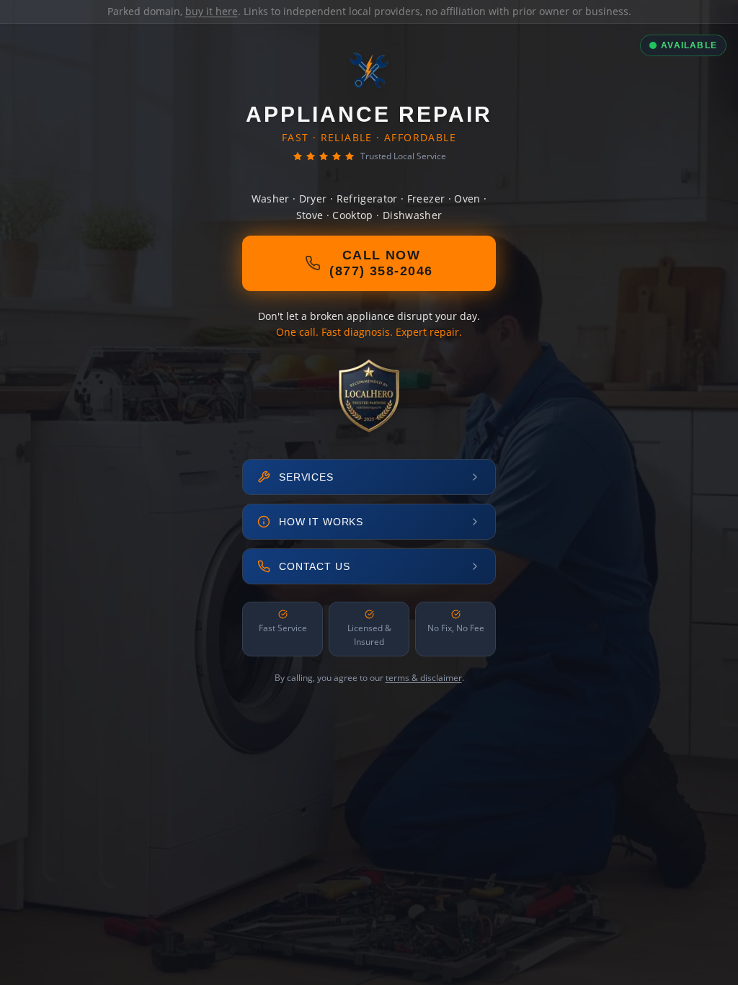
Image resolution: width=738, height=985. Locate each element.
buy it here (211, 11)
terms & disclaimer (424, 678)
